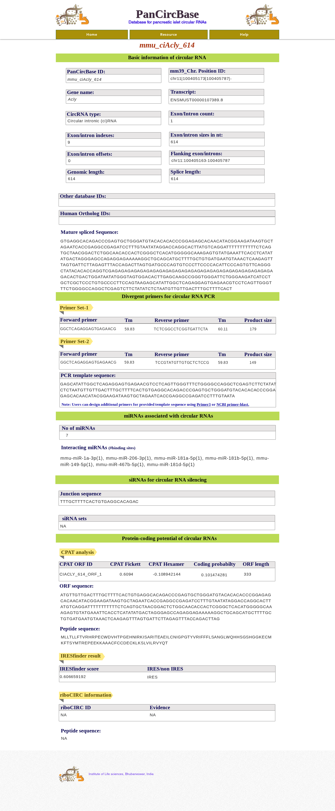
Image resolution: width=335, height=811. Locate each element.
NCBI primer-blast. (232, 404)
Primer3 (204, 404)
